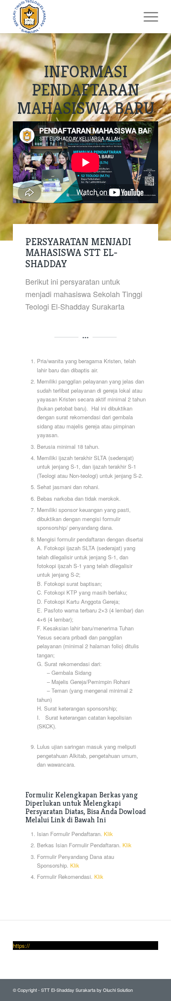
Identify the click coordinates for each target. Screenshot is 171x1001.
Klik (108, 834)
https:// (21, 945)
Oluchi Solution (118, 989)
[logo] (71, 16)
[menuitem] (146, 16)
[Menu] (146, 16)
